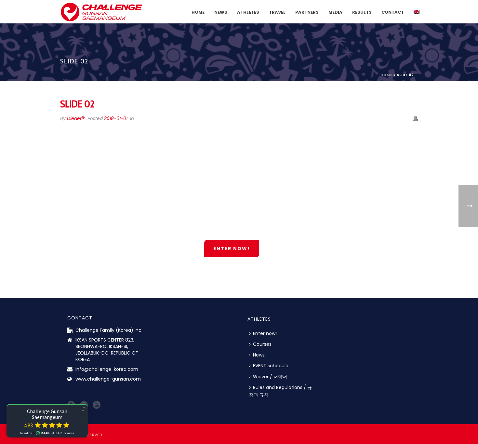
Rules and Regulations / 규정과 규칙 (280, 391)
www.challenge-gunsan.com (108, 379)
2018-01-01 (115, 118)
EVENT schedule (270, 365)
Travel (277, 12)
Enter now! (265, 333)
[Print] (415, 118)
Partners (307, 12)
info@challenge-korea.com (106, 369)
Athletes (248, 12)
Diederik (76, 118)
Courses (262, 344)
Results (362, 12)
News (220, 12)
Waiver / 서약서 (270, 376)
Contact (392, 12)
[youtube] (96, 405)
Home (198, 12)
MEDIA (335, 12)
